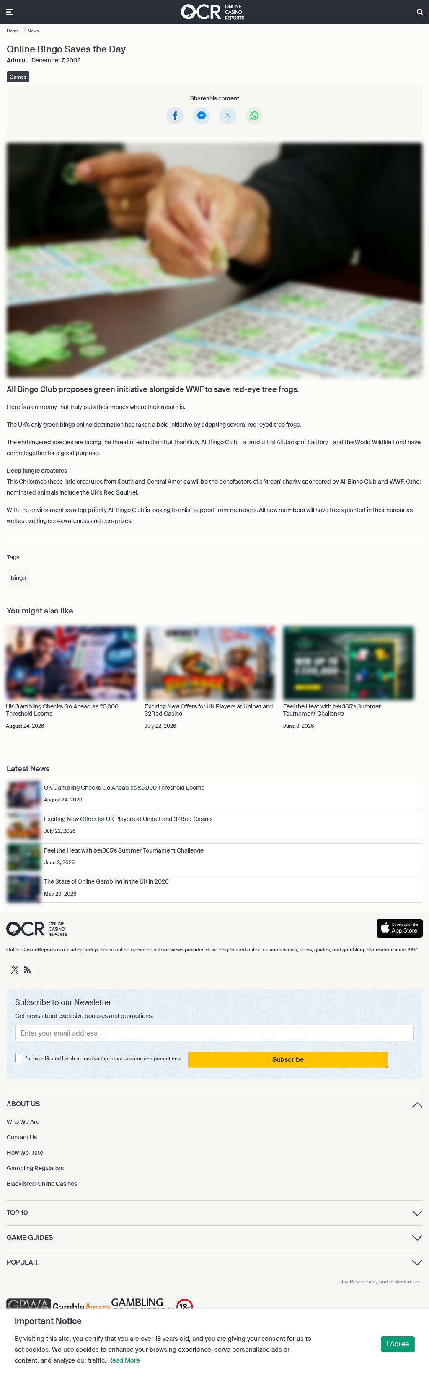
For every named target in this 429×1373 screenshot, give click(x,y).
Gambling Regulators (35, 1168)
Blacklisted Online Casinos (42, 1184)
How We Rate (25, 1153)
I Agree (398, 1344)
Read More (124, 1360)
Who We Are (23, 1122)
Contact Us (22, 1137)
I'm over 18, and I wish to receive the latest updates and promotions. (103, 1058)
